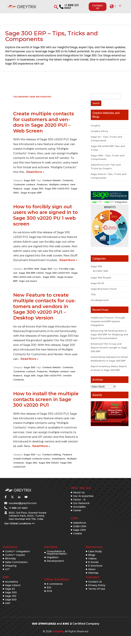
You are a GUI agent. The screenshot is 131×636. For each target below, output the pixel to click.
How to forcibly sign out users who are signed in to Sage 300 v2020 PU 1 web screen (45, 215)
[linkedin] (19, 497)
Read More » (35, 172)
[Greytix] (25, 490)
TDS (93, 294)
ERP (6, 577)
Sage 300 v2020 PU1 (57, 188)
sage (27, 188)
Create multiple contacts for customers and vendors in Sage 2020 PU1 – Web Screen (43, 122)
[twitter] (12, 497)
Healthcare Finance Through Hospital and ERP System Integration (108, 321)
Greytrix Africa (99, 131)
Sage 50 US (97, 283)
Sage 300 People (101, 277)
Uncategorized (99, 300)
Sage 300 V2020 (49, 462)
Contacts (67, 180)
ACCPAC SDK (31, 268)
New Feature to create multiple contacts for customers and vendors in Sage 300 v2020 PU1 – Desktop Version (44, 306)
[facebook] (5, 497)
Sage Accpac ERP (31, 192)
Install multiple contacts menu (31, 458)
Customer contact (24, 184)
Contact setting (51, 454)
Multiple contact (59, 184)
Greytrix (95, 125)
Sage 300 (29, 180)
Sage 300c (49, 277)
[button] (113, 6)
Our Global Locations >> (19, 523)
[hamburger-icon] (120, 6)
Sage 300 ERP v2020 (31, 272)
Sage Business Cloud (103, 289)
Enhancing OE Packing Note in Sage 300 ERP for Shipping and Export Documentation (109, 334)
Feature (67, 454)
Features (42, 184)
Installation (58, 458)
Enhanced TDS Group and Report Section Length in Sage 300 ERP (109, 348)
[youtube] (26, 497)
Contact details (51, 180)
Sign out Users (28, 281)
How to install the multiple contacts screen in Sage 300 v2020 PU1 (46, 399)
